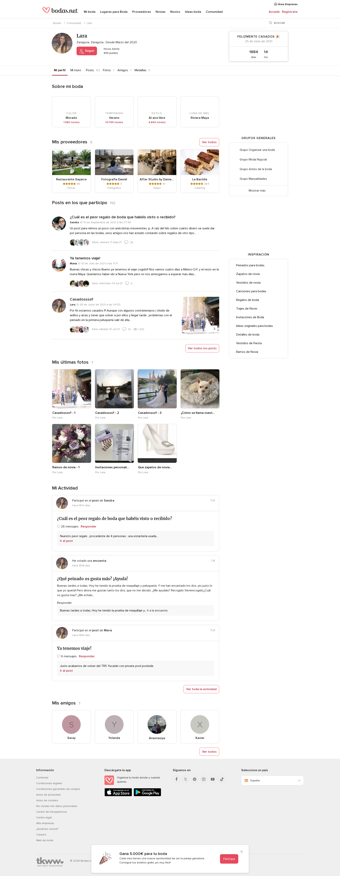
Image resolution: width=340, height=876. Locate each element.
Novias (160, 12)
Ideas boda (193, 12)
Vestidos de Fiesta (249, 343)
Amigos (122, 70)
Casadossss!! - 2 (107, 413)
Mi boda (89, 12)
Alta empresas (45, 823)
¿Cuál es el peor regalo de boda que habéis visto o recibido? (123, 217)
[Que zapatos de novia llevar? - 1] (157, 443)
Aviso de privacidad (48, 794)
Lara (72, 304)
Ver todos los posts (202, 348)
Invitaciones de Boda (250, 317)
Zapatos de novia (248, 274)
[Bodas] (60, 12)
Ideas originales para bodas (254, 326)
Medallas (140, 70)
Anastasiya (157, 738)
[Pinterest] (194, 779)
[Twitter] (185, 779)
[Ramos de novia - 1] (71, 443)
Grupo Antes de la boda (256, 169)
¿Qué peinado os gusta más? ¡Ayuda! (92, 578)
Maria (73, 263)
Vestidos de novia (248, 283)
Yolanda (114, 738)
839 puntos (110, 53)
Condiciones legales (49, 783)
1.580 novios (71, 122)
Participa (229, 859)
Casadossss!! (81, 299)
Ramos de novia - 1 (65, 467)
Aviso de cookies (47, 800)
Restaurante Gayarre (71, 179)
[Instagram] (203, 779)
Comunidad (214, 12)
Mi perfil (60, 70)
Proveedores (141, 12)
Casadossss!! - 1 (63, 413)
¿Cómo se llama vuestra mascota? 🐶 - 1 (198, 413)
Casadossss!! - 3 (150, 413)
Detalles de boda (247, 335)
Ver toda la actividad (201, 689)
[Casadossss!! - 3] (157, 388)
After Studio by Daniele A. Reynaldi (157, 179)
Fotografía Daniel (114, 179)
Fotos (107, 70)
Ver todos (209, 142)
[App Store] (118, 795)
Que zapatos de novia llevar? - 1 (155, 467)
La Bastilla (199, 179)
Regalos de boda (247, 300)
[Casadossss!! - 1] (71, 388)
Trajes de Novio (246, 309)
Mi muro (75, 70)
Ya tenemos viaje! (85, 258)
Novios (175, 12)
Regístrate (290, 12)
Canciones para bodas (251, 291)
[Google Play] (147, 795)
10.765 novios (114, 122)
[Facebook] (176, 779)
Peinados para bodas (250, 265)
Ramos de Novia (247, 352)
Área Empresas (287, 4)
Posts (90, 70)
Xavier (199, 738)
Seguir (89, 51)
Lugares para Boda (114, 12)
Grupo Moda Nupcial (253, 159)
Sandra (74, 222)
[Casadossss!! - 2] (114, 388)
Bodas (57, 23)
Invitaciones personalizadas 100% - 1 (112, 467)
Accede (274, 12)
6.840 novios (157, 122)
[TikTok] (221, 779)
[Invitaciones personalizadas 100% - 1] (114, 443)
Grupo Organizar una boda (257, 150)
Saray (71, 738)
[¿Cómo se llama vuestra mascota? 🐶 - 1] (200, 388)
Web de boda (44, 840)
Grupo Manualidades (253, 179)
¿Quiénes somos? (47, 829)
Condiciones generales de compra (58, 789)
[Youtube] (212, 779)
